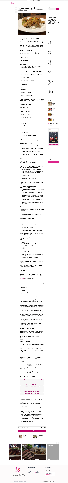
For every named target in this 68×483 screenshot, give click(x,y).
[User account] (58, 3)
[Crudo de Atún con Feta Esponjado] (50, 109)
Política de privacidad (15, 481)
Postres (24, 436)
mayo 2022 (49, 61)
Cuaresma (49, 82)
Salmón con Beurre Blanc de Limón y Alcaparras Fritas (52, 20)
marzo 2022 (49, 62)
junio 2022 (49, 60)
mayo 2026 (49, 40)
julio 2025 (49, 51)
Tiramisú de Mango (53, 27)
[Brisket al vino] (28, 452)
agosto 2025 (49, 50)
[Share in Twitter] (16, 9)
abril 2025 (49, 53)
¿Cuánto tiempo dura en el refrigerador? (31, 393)
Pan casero (37, 472)
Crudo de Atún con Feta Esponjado (55, 108)
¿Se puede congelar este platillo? (32, 384)
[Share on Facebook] (16, 8)
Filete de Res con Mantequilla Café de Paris (53, 18)
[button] (65, 0)
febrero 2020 (49, 71)
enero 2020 (49, 72)
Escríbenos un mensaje (49, 474)
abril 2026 (49, 41)
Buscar (49, 7)
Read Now (39, 0)
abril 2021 (49, 63)
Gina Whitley (49, 27)
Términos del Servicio (26, 481)
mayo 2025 (49, 52)
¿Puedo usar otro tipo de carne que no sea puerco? (32, 379)
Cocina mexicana (50, 81)
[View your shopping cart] (60, 3)
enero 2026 (49, 44)
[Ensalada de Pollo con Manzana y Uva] (50, 104)
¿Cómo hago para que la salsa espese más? (32, 382)
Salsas (49, 94)
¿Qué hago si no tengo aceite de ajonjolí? (32, 386)
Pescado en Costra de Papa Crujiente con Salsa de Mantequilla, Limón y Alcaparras (53, 22)
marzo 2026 (49, 42)
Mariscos (53, 109)
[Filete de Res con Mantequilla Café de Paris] (50, 114)
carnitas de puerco (32, 311)
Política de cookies (21, 481)
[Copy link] (16, 13)
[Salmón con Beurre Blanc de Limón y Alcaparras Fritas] (50, 119)
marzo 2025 (49, 54)
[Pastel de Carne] (53, 452)
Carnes (18, 427)
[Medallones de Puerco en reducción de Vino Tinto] (15, 452)
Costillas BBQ (22, 361)
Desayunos (49, 83)
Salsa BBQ (29, 360)
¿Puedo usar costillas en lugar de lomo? (32, 391)
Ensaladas (29, 0)
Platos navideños (50, 91)
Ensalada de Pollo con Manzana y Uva (34, 0)
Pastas (49, 90)
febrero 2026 (49, 43)
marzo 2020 (49, 70)
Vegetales (38, 436)
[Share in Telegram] (16, 11)
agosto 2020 (49, 64)
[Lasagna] (40, 452)
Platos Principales (50, 92)
